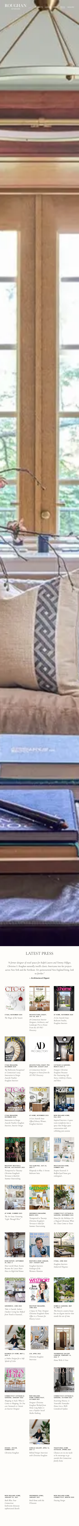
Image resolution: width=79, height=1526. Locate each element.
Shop (55, 7)
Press (62, 7)
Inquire (70, 7)
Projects (39, 7)
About (48, 7)
